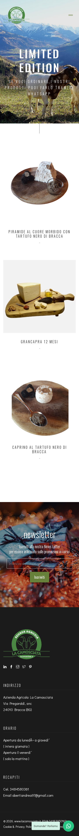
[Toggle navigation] (71, 15)
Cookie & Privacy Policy (18, 827)
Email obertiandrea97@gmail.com (28, 795)
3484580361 (19, 789)
